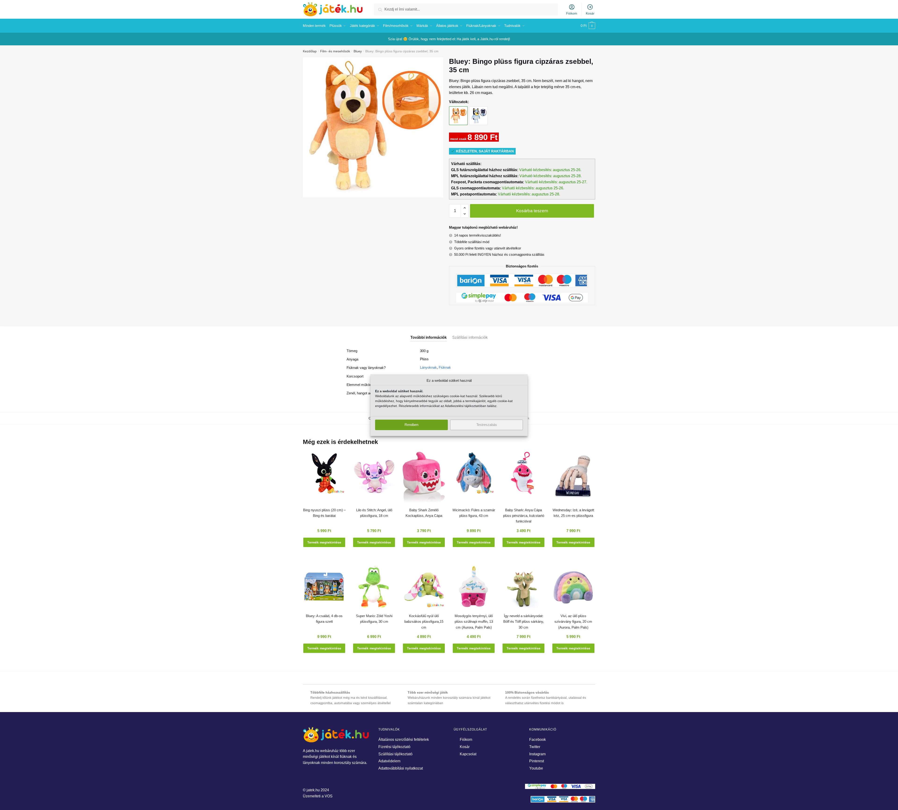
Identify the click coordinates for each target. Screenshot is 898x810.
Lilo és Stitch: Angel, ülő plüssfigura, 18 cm (374, 513)
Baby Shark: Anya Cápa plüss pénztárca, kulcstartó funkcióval (523, 515)
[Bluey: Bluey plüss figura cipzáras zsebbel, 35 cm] (478, 111)
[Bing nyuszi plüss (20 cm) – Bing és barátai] (324, 475)
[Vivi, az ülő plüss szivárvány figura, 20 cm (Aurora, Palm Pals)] (573, 588)
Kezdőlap (310, 51)
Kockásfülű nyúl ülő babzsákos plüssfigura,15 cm (423, 621)
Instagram (537, 754)
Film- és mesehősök (335, 51)
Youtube (536, 768)
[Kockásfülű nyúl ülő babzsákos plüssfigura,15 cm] (423, 588)
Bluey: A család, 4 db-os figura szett (324, 618)
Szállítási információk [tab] (470, 337)
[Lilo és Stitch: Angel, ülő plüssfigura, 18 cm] (374, 475)
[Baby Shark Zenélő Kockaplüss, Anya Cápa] (423, 479)
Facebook (537, 740)
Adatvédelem (389, 761)
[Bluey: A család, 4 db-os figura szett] (324, 588)
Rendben (411, 425)
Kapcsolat (468, 754)
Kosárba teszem (532, 210)
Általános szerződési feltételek (403, 740)
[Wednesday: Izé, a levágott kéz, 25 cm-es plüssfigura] (573, 478)
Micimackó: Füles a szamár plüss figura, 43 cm (474, 513)
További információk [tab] (428, 337)
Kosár (590, 13)
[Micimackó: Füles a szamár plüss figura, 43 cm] (473, 475)
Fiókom (571, 13)
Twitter (534, 747)
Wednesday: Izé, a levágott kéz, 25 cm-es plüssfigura (573, 513)
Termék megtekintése (324, 542)
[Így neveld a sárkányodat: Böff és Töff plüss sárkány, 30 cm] (523, 588)
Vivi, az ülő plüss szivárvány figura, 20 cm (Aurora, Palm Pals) (573, 621)
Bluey (358, 51)
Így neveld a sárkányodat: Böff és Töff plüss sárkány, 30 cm (523, 621)
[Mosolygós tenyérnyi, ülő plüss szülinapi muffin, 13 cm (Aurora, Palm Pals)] (473, 588)
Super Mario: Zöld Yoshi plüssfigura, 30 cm (374, 618)
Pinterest (536, 761)
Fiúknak (445, 367)
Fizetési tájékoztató (394, 747)
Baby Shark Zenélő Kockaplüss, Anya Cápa (424, 513)
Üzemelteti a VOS (318, 796)
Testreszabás (486, 425)
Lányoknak (428, 367)
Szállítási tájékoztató (395, 754)
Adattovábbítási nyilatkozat (400, 768)
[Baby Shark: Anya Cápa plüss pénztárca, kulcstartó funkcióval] (523, 475)
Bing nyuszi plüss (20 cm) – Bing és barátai (324, 513)
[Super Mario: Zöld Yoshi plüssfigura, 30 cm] (374, 588)
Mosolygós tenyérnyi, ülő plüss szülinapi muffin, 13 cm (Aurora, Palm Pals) (474, 621)
